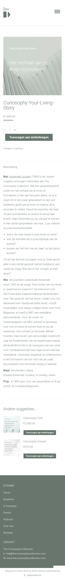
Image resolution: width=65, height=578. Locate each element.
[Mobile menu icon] (57, 12)
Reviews (8, 532)
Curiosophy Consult (34, 441)
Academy (8, 499)
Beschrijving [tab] (10, 167)
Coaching (18, 148)
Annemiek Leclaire (20, 176)
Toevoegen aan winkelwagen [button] (40, 432)
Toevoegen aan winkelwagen (29, 137)
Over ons (8, 526)
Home (6, 492)
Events (7, 512)
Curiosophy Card (33, 418)
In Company (9, 506)
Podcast (8, 519)
